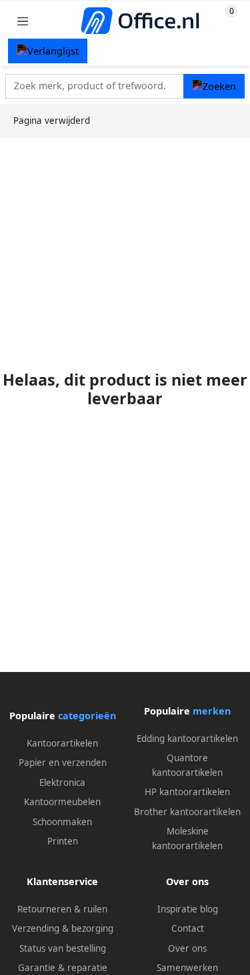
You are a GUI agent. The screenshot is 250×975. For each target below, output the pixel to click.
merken (212, 711)
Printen (62, 841)
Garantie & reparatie (62, 968)
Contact (187, 928)
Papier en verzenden (63, 763)
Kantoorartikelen (62, 743)
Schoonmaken (62, 822)
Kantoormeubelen (62, 802)
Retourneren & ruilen (62, 909)
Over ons (187, 948)
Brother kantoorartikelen (187, 812)
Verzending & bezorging (62, 928)
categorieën (87, 715)
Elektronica (62, 783)
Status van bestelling (62, 948)
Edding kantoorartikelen (187, 739)
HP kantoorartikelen (187, 792)
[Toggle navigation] (22, 21)
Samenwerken (187, 968)
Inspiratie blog (187, 909)
